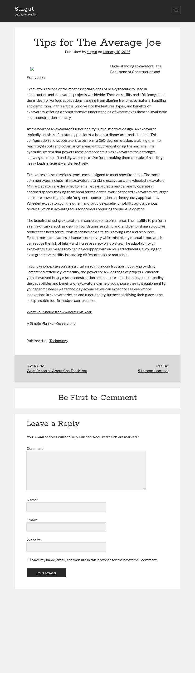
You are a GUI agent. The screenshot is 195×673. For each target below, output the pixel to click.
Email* (32, 519)
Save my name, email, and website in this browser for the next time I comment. (94, 559)
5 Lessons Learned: (153, 370)
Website (34, 539)
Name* (32, 499)
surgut (92, 51)
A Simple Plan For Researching (51, 323)
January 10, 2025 (116, 51)
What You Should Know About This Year (59, 311)
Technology (58, 340)
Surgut (24, 9)
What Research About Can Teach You (57, 370)
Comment (35, 448)
